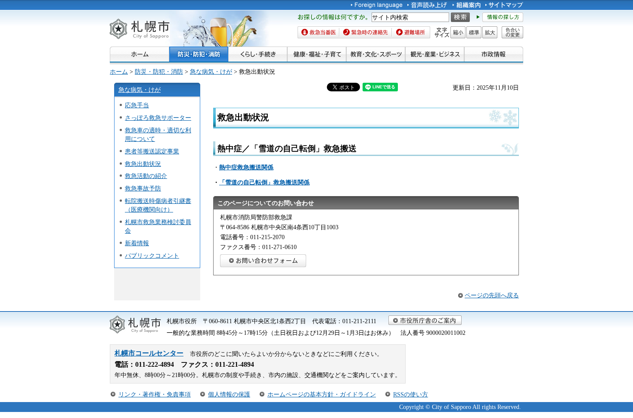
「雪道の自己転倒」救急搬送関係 (264, 182)
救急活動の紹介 (146, 175)
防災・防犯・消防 (159, 71)
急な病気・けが (211, 71)
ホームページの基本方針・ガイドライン (321, 394)
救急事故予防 (143, 188)
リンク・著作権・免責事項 (154, 394)
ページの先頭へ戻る (492, 295)
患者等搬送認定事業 (152, 151)
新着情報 (137, 243)
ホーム (119, 71)
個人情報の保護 (229, 394)
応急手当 (137, 105)
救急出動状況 (143, 163)
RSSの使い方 (410, 394)
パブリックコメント (152, 255)
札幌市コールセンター (149, 353)
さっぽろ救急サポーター (158, 117)
